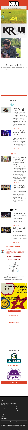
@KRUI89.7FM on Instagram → (14, 246)
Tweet (16, 22)
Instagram (19, 406)
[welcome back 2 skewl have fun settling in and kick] (14, 296)
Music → (15, 105)
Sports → (15, 209)
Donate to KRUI (14, 382)
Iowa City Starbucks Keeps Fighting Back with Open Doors (19, 187)
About (3, 416)
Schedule (3, 408)
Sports (3, 414)
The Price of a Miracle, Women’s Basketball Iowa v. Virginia (19, 230)
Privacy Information (23, 425)
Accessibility (14, 426)
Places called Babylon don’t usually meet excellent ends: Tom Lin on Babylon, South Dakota (20, 161)
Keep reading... (16, 128)
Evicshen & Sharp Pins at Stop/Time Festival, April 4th (19, 133)
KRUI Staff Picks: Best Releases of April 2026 (19, 109)
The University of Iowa (8, 425)
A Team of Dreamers (19, 213)
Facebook (19, 408)
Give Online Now (14, 421)
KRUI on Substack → (14, 322)
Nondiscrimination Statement (6, 426)
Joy (2, 20)
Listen (3, 406)
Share (12, 22)
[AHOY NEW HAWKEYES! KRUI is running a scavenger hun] (14, 269)
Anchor (18, 410)
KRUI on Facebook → (14, 315)
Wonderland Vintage (14, 365)
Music (3, 410)
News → (16, 154)
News (3, 412)
